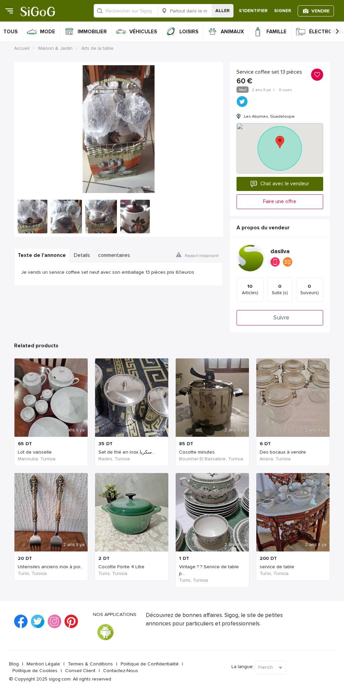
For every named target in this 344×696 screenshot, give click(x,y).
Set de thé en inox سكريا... (126, 452)
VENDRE (320, 11)
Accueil (22, 48)
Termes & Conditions (90, 664)
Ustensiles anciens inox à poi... (50, 567)
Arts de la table (97, 48)
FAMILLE (276, 32)
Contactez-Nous (120, 670)
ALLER (222, 10)
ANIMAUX (232, 32)
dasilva (280, 251)
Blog (14, 664)
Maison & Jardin (55, 48)
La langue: (242, 666)
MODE (47, 32)
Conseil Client (80, 670)
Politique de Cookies (34, 670)
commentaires (114, 255)
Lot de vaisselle (35, 452)
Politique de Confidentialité (150, 664)
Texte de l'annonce (42, 255)
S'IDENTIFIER (253, 10)
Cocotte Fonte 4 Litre (121, 567)
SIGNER (282, 10)
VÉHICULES (143, 32)
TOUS (10, 32)
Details (82, 255)
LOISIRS (188, 32)
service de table (277, 567)
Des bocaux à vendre (283, 452)
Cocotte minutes (197, 452)
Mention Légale (43, 664)
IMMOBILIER (92, 32)
